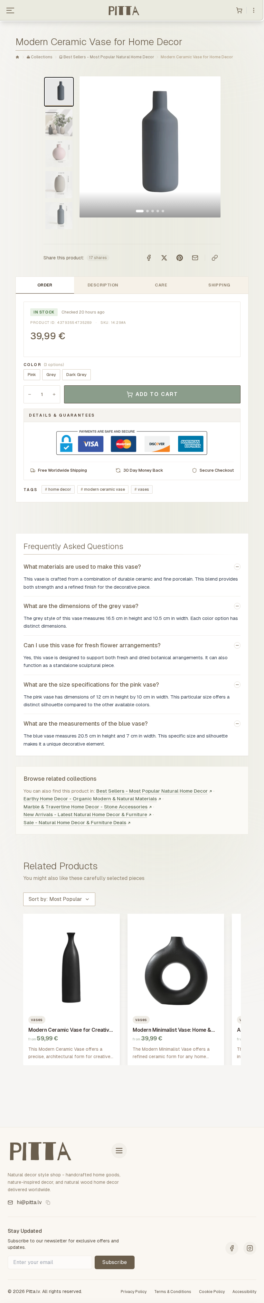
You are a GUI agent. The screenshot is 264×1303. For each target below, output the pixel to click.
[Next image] (209, 146)
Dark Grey (76, 374)
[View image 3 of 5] (152, 211)
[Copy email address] (48, 1202)
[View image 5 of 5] (163, 211)
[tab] (58, 91)
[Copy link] (215, 258)
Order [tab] (44, 285)
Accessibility (244, 1291)
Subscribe (114, 1262)
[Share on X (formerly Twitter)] (164, 258)
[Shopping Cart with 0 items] (239, 10)
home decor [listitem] (58, 489)
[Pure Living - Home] (124, 10)
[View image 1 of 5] (140, 211)
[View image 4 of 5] (157, 211)
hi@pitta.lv (29, 1202)
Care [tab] (161, 285)
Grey (51, 374)
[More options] (253, 10)
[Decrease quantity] (29, 394)
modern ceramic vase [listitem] (103, 489)
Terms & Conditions (172, 1291)
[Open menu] (10, 10)
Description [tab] (103, 285)
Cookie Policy (212, 1291)
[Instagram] (249, 1248)
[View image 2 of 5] (147, 211)
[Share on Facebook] (149, 258)
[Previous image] (91, 146)
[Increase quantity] (54, 394)
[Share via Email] (195, 258)
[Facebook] (231, 1248)
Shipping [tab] (219, 285)
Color (44, 364)
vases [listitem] (142, 489)
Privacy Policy (133, 1291)
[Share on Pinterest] (179, 258)
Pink (32, 374)
